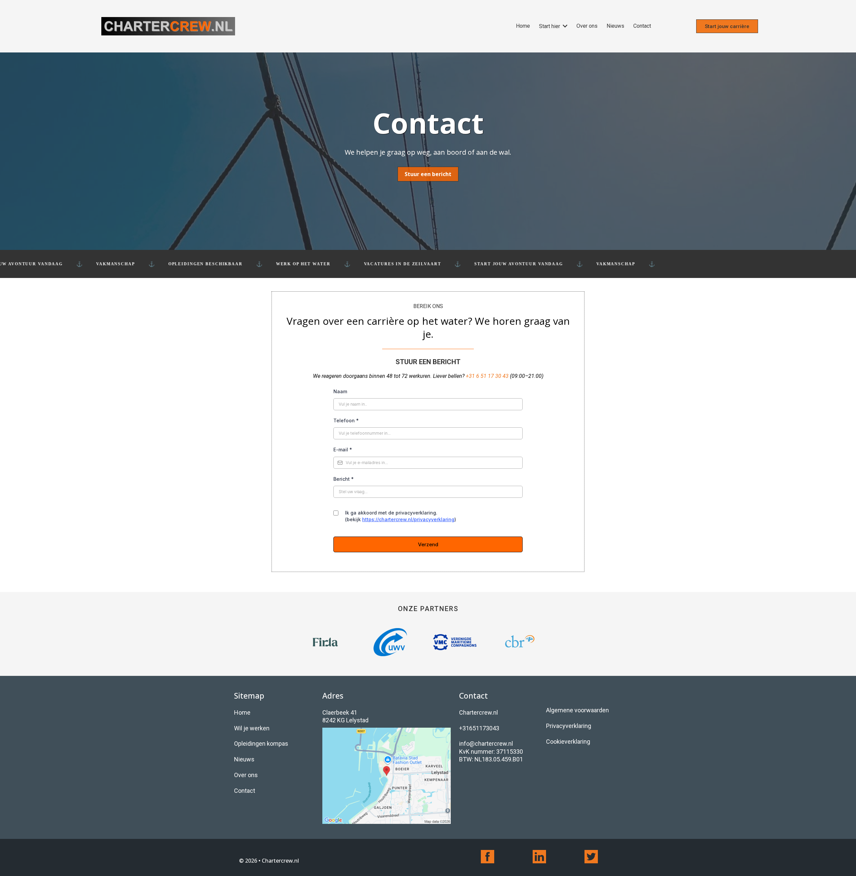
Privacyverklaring (568, 725)
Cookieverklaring (568, 741)
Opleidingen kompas (261, 743)
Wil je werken (252, 728)
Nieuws (244, 759)
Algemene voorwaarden (577, 710)
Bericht (343, 479)
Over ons (246, 774)
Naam (340, 391)
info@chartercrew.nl (486, 743)
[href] (386, 776)
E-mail (342, 449)
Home (242, 712)
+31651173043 (479, 728)
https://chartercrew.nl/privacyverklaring (408, 519)
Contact (244, 790)
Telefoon (346, 420)
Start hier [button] (550, 26)
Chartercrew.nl (478, 712)
